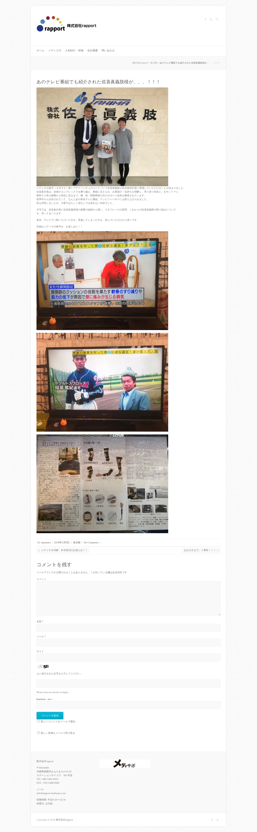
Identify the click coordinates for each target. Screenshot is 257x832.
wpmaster (46, 542)
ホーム (40, 50)
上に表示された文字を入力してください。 (59, 673)
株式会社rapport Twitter (211, 19)
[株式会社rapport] (66, 25)
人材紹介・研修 (74, 50)
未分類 (76, 542)
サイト (40, 651)
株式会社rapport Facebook (205, 19)
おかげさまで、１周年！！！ (201, 550)
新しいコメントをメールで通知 (58, 721)
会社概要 (92, 50)
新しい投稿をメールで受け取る (58, 733)
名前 (39, 621)
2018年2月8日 (61, 542)
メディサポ (54, 50)
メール (41, 636)
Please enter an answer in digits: (52, 692)
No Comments (91, 542)
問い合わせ (108, 50)
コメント (41, 579)
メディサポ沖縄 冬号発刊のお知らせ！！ (63, 550)
